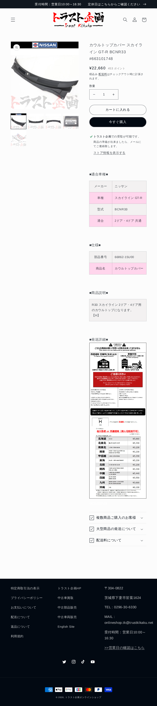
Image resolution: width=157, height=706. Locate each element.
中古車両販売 (67, 617)
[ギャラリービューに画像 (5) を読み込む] (18, 138)
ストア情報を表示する (109, 152)
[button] (13, 19)
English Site (66, 626)
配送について (20, 617)
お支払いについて (23, 607)
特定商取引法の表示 (25, 588)
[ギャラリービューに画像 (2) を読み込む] (36, 121)
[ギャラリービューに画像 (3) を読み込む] (53, 121)
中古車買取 (66, 598)
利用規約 (17, 636)
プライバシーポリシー (27, 598)
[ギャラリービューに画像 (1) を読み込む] (18, 121)
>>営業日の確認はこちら (124, 648)
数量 (92, 86)
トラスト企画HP (69, 588)
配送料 (103, 74)
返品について (20, 626)
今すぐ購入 (117, 122)
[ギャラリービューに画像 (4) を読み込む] (70, 121)
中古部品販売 (67, 607)
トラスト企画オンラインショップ (83, 697)
